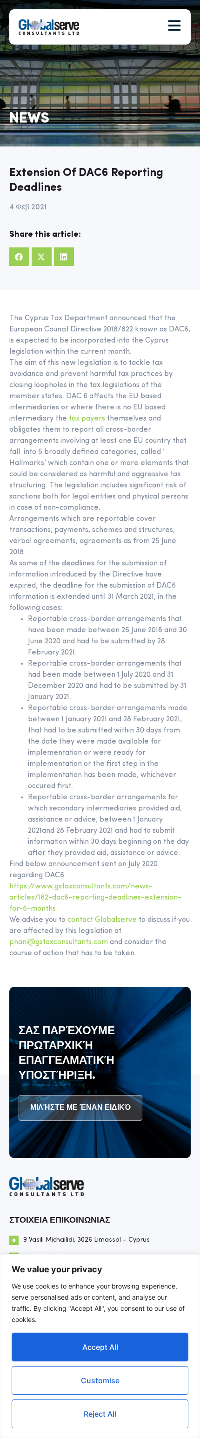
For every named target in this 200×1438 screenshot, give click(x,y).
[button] (19, 256)
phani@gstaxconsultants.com (58, 942)
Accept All (100, 1347)
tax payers (87, 418)
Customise (100, 1380)
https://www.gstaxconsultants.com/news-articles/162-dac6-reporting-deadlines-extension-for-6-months (95, 898)
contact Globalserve (102, 920)
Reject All (100, 1414)
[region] (100, 1346)
